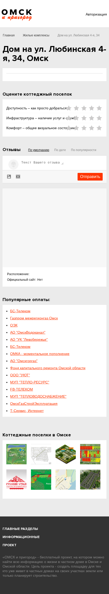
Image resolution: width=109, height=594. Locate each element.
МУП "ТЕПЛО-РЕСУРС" (29, 382)
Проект (9, 545)
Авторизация (96, 14)
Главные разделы (20, 529)
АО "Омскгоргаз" (24, 361)
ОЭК (13, 325)
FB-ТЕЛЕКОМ (21, 389)
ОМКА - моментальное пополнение (39, 354)
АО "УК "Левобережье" (29, 339)
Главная (9, 35)
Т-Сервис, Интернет (27, 411)
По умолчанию (38, 150)
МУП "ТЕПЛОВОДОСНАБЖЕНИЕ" (38, 396)
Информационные (21, 537)
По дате (60, 150)
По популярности (83, 150)
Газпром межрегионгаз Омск (34, 318)
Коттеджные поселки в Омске (37, 435)
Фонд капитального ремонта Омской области (47, 368)
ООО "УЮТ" (20, 375)
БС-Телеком (20, 311)
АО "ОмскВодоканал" (27, 332)
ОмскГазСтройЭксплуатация (34, 404)
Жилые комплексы (36, 35)
